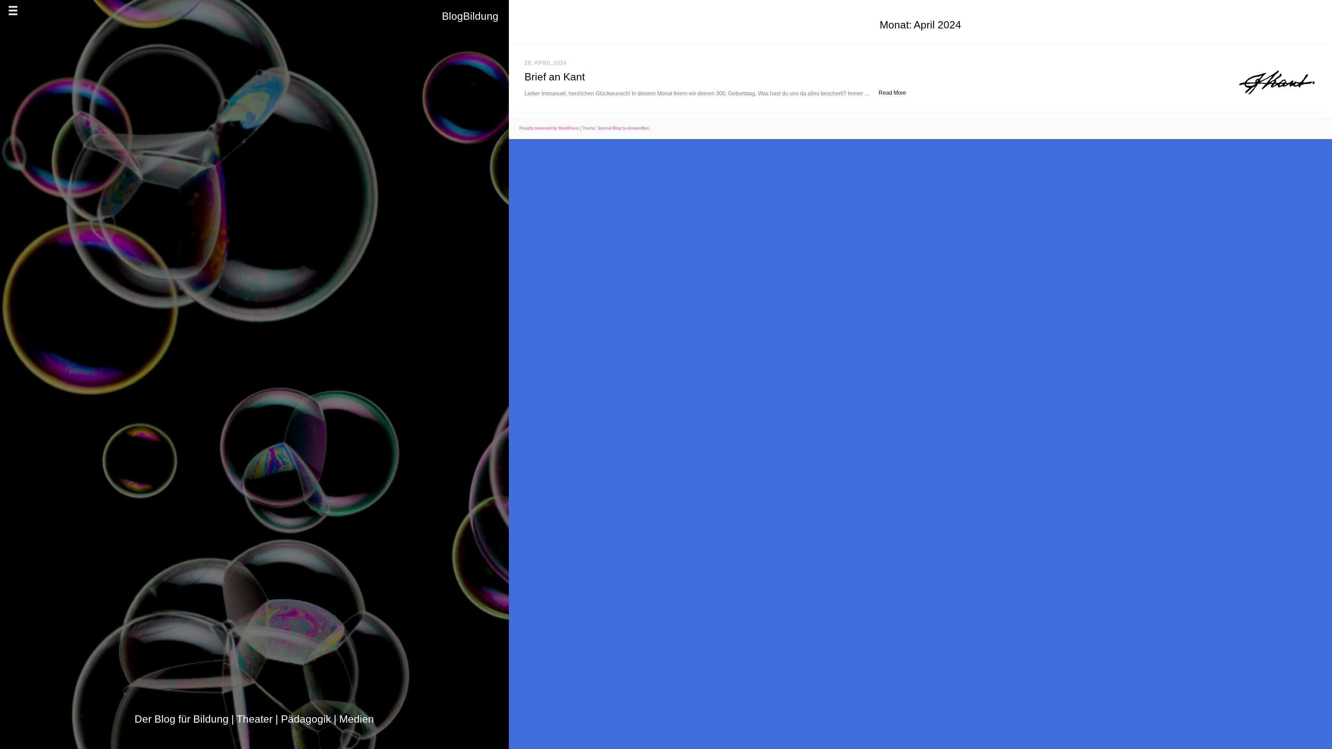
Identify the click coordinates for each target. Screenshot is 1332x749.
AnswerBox (638, 128)
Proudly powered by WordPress (549, 128)
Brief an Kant (554, 77)
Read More (896, 92)
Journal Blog (609, 128)
